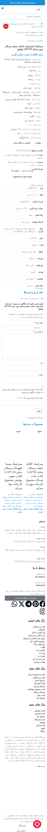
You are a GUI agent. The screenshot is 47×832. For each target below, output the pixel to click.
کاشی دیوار (6, 506)
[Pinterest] (35, 604)
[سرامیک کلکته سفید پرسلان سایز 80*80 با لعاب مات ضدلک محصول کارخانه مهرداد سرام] (33, 439)
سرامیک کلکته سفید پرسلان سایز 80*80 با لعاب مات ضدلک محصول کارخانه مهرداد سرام (34, 476)
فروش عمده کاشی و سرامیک (34, 638)
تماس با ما (42, 656)
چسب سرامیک (40, 719)
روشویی (43, 722)
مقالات (43, 647)
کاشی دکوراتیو (40, 711)
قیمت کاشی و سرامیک (37, 636)
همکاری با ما (41, 650)
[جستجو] (4, 16)
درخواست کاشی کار (38, 641)
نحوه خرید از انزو (39, 659)
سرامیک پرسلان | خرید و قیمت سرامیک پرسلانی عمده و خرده (33, 500)
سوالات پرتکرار (40, 662)
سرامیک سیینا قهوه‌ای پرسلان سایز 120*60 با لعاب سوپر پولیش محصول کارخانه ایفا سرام (13, 476)
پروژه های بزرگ (40, 644)
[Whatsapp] (14, 604)
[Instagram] (42, 611)
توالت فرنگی (41, 725)
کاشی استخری (40, 714)
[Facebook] (42, 604)
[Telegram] (28, 604)
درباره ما (42, 653)
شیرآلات (43, 731)
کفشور (43, 728)
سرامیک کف (38, 506)
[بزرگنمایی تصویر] (38, 23)
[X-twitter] (21, 604)
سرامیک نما (41, 717)
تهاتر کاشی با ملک (39, 633)
